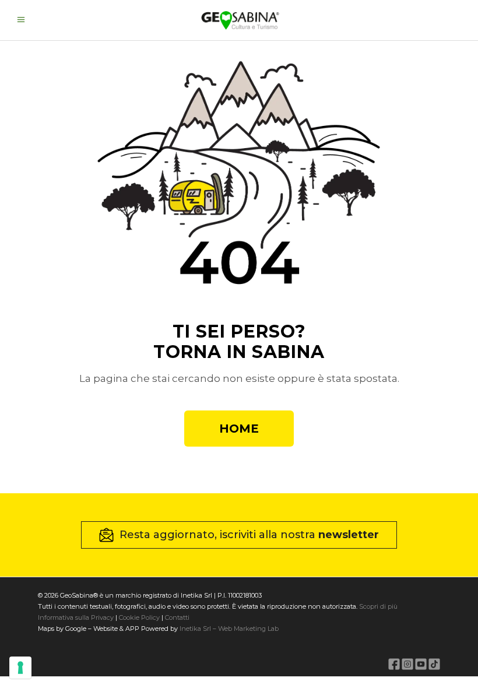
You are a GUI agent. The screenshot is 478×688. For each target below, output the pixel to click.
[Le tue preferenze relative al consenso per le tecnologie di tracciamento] (20, 668)
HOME (239, 429)
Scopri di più (378, 606)
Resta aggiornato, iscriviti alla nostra (249, 534)
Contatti (176, 617)
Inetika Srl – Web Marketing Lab (229, 628)
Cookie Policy (139, 617)
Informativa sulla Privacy (76, 617)
